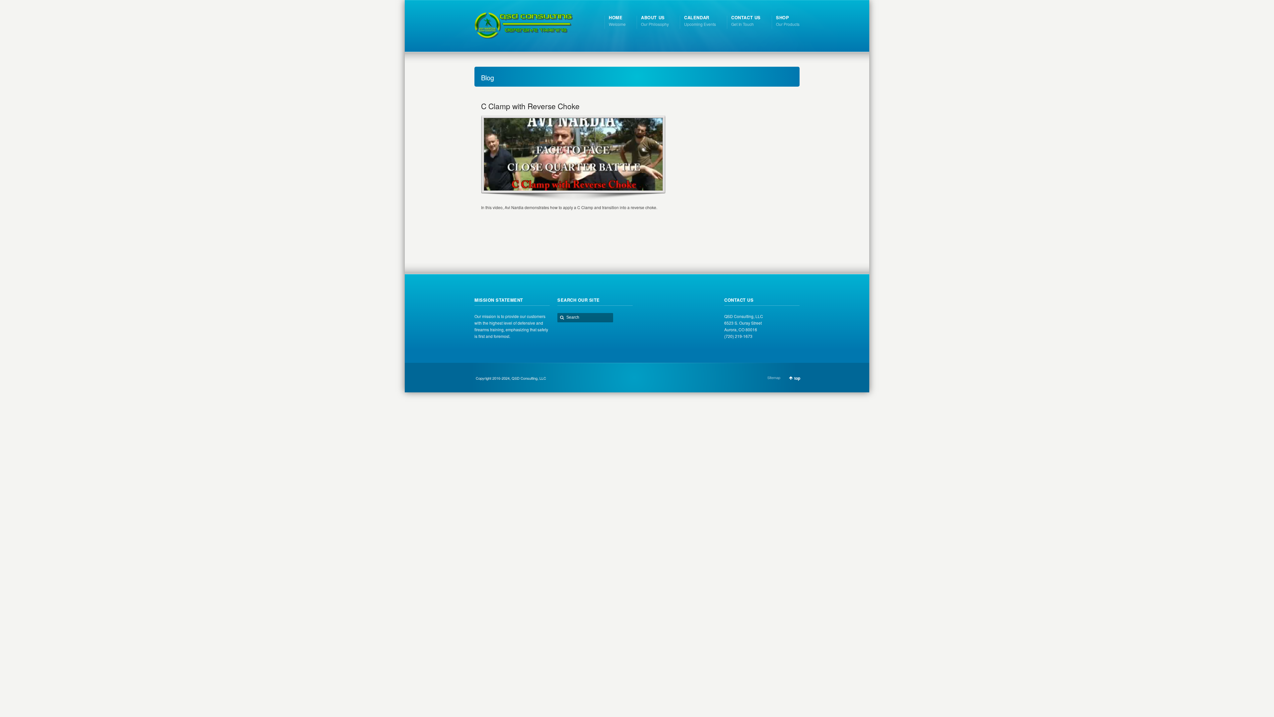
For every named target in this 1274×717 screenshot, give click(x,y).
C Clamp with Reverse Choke (530, 106)
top (797, 378)
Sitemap (773, 377)
